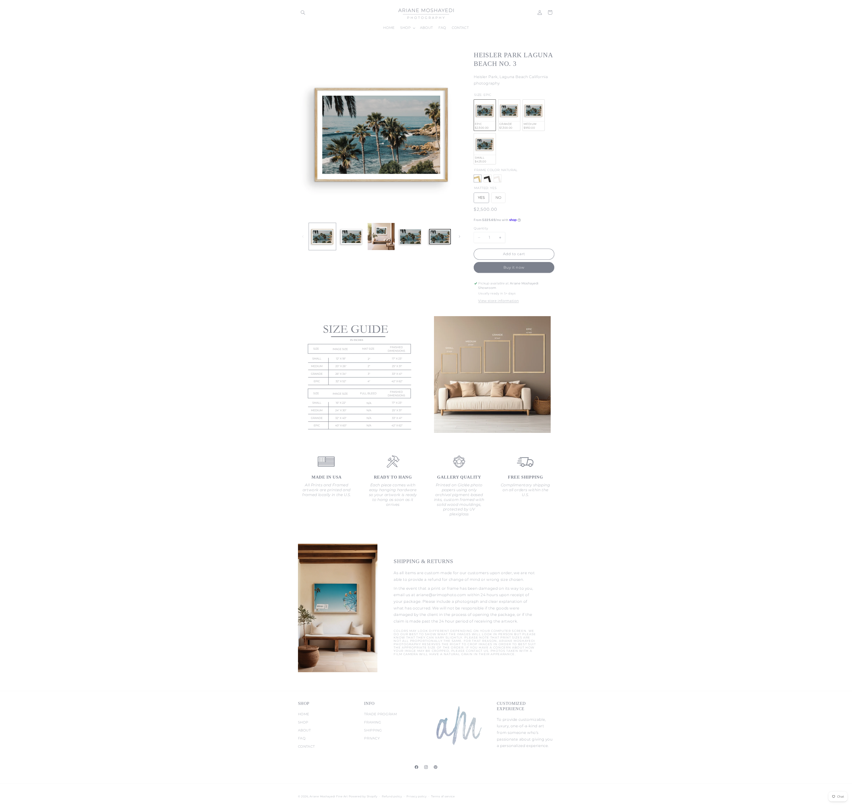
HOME (304, 714)
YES (481, 196)
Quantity (481, 228)
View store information (498, 301)
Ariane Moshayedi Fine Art (329, 796)
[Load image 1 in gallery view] (322, 236)
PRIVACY (372, 738)
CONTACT (306, 747)
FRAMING (372, 722)
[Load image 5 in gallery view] (440, 236)
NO (498, 196)
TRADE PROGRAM (380, 714)
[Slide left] (303, 236)
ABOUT (304, 730)
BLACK (487, 179)
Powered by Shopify (363, 796)
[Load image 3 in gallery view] (381, 236)
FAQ (302, 738)
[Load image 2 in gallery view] (351, 236)
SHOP (303, 722)
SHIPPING (373, 730)
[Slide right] (459, 236)
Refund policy (392, 796)
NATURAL (477, 179)
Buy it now (514, 267)
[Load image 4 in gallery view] (410, 236)
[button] (303, 12)
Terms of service (443, 796)
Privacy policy (416, 796)
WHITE (497, 179)
